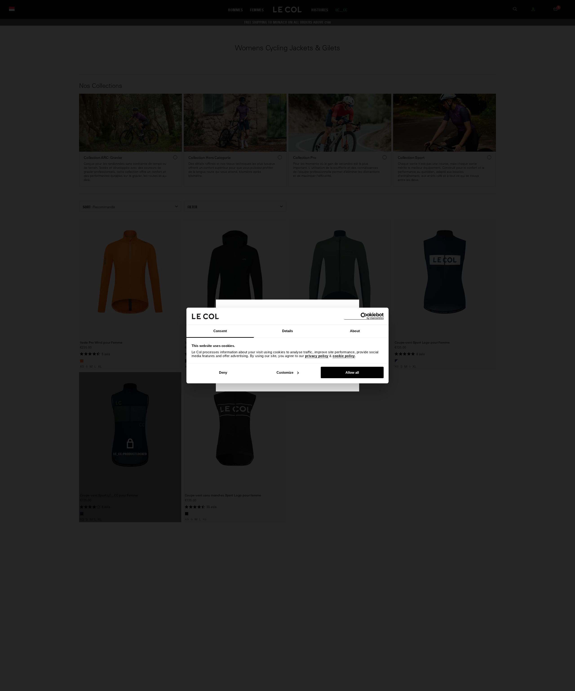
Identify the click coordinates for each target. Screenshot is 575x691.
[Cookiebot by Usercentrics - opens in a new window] (364, 316)
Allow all (352, 372)
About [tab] (355, 331)
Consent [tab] (220, 331)
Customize (284, 372)
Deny (223, 372)
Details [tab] (287, 331)
